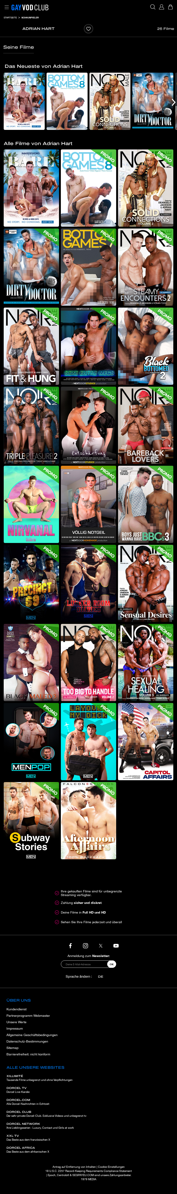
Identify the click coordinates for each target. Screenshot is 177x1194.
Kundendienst (16, 1009)
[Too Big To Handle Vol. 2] (88, 662)
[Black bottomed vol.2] (145, 346)
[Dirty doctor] (152, 101)
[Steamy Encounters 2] (145, 267)
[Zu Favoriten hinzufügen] (88, 28)
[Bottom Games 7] (88, 267)
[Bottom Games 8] (67, 101)
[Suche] (152, 7)
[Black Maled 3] (31, 662)
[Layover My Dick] (88, 741)
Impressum (14, 1028)
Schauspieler (30, 17)
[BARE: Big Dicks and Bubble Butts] (24, 101)
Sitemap (12, 1048)
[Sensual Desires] (145, 583)
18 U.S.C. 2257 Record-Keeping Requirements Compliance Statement (88, 1171)
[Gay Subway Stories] (31, 820)
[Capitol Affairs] (145, 741)
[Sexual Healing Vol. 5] (145, 662)
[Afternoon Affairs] (88, 820)
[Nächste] (174, 102)
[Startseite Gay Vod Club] (30, 7)
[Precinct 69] (31, 583)
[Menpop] (31, 741)
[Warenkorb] (170, 7)
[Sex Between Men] (88, 346)
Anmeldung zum (89, 956)
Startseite (10, 17)
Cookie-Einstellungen (111, 1166)
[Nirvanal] (31, 504)
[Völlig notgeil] (88, 504)
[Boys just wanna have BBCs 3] (145, 504)
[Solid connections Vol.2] (109, 101)
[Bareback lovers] (145, 425)
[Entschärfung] (88, 425)
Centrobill (63, 1175)
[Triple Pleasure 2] (31, 425)
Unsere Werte (16, 1022)
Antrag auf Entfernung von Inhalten (74, 1166)
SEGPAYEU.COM (83, 1175)
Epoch (52, 1175)
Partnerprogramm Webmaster (28, 1015)
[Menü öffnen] (6, 4)
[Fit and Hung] (31, 346)
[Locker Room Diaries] (88, 583)
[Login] (161, 7)
